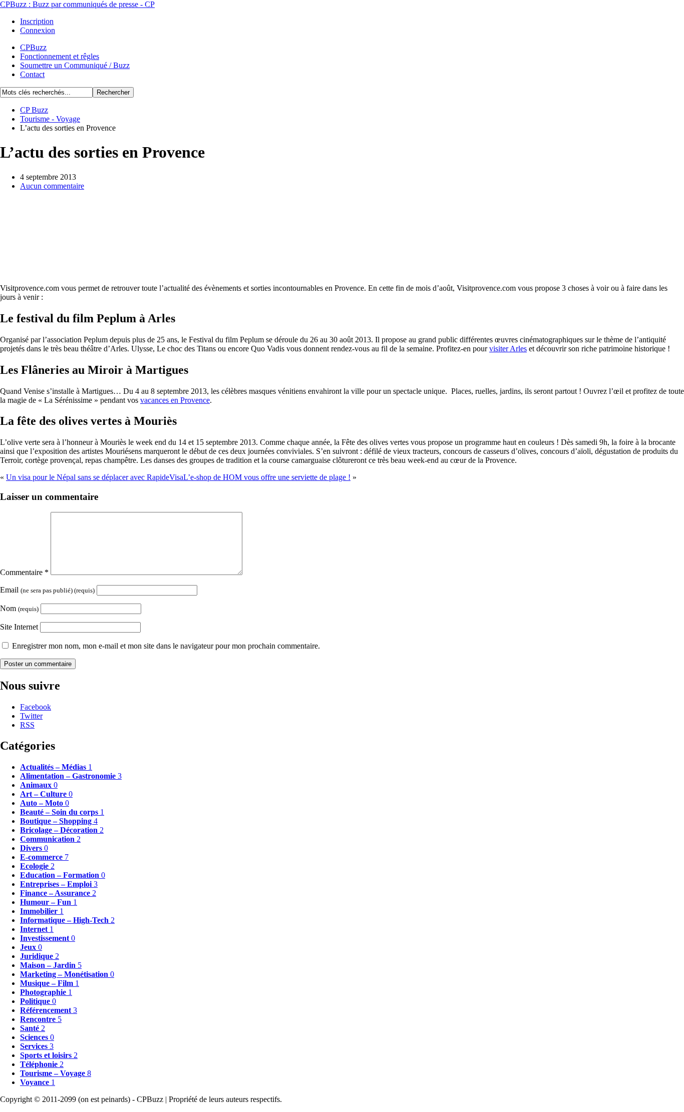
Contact (32, 74)
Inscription (37, 21)
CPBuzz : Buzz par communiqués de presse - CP (77, 4)
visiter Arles (508, 348)
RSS (27, 725)
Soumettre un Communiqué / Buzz (75, 65)
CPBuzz (33, 47)
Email (47, 590)
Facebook (35, 707)
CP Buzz (34, 110)
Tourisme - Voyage (50, 119)
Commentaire (24, 572)
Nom (19, 608)
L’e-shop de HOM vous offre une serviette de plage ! (267, 477)
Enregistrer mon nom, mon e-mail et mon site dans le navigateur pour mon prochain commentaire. (166, 646)
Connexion (37, 30)
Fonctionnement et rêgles (59, 56)
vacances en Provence (175, 400)
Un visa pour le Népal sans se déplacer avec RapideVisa (94, 477)
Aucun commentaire (52, 186)
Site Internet (19, 627)
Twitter (31, 716)
